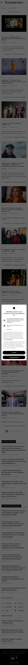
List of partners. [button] (9, 339)
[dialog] (14, 332)
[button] (14, 329)
